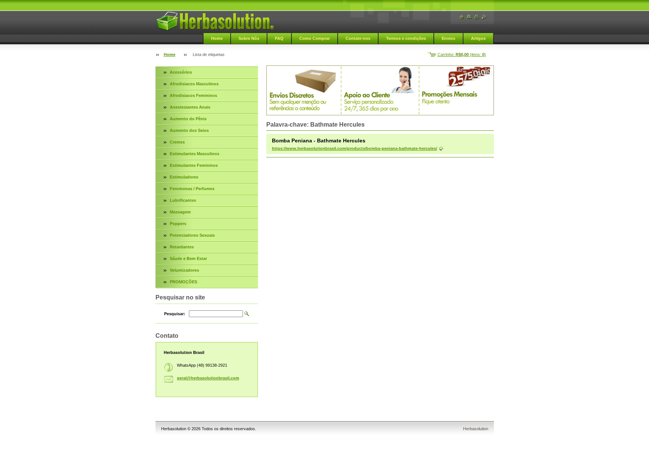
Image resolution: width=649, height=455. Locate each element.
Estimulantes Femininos (194, 165)
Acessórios (181, 72)
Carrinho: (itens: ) (462, 54)
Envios (448, 38)
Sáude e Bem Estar (188, 258)
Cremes (177, 142)
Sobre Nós (248, 38)
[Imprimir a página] (476, 17)
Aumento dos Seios (189, 130)
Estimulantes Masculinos (194, 153)
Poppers (178, 223)
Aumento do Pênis (188, 118)
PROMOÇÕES (183, 282)
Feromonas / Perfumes (192, 188)
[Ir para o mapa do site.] (469, 17)
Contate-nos (358, 38)
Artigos (478, 38)
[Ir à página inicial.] (214, 21)
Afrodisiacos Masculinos (194, 84)
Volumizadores (184, 270)
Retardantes (182, 247)
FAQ (279, 38)
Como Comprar (314, 38)
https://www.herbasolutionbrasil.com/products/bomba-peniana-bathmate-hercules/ (354, 148)
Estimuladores (184, 177)
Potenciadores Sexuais (192, 235)
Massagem (180, 212)
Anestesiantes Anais (190, 107)
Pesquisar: (174, 313)
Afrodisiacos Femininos (193, 95)
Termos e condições (406, 38)
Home (217, 38)
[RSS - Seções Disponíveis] (484, 17)
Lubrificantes (183, 200)
